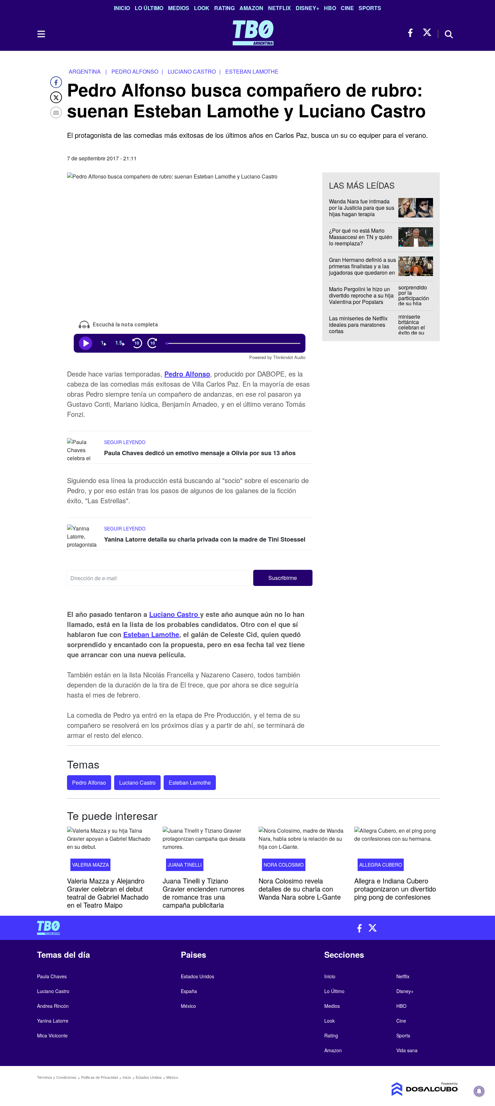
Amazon (251, 8)
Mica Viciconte (52, 1035)
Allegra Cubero (380, 864)
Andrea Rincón (53, 1005)
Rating (224, 8)
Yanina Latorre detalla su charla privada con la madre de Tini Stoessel (204, 539)
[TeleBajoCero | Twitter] (427, 33)
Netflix (279, 8)
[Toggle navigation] (41, 34)
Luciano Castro (174, 614)
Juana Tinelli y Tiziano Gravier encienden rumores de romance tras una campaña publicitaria (203, 893)
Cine (347, 8)
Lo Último (149, 8)
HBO (330, 8)
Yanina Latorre (52, 1020)
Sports (370, 8)
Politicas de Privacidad (99, 1077)
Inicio (122, 8)
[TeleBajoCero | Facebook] (412, 33)
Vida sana (407, 1050)
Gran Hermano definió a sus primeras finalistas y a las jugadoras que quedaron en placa (362, 269)
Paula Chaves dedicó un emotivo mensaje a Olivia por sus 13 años (200, 452)
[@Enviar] (56, 112)
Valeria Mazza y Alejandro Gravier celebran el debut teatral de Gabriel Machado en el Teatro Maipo (107, 893)
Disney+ (307, 8)
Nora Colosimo (284, 864)
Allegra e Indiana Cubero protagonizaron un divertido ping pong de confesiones (395, 889)
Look (201, 8)
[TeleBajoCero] (139, 928)
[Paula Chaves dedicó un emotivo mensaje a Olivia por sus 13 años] (84, 450)
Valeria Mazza (90, 864)
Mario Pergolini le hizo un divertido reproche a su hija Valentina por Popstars (361, 295)
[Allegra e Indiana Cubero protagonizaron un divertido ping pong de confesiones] (397, 851)
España (189, 991)
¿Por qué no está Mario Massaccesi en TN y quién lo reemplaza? (360, 237)
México (188, 1005)
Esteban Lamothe (151, 634)
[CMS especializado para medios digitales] (409, 1089)
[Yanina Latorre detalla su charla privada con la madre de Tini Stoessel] (84, 537)
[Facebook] (56, 82)
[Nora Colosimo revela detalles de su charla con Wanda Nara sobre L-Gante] (301, 851)
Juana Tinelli (185, 864)
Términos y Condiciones (56, 1077)
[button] (283, 578)
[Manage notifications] (479, 1091)
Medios (178, 8)
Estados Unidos (197, 976)
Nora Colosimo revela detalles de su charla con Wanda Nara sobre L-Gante (300, 889)
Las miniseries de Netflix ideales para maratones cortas (358, 324)
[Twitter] (56, 97)
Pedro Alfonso (187, 374)
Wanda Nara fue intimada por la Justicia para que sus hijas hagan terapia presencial (361, 211)
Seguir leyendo (124, 442)
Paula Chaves (52, 976)
